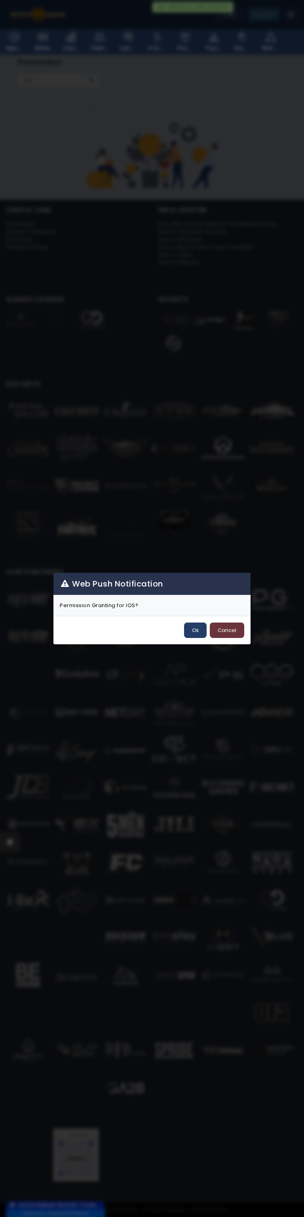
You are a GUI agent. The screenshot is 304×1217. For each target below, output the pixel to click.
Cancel (227, 630)
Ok (195, 630)
